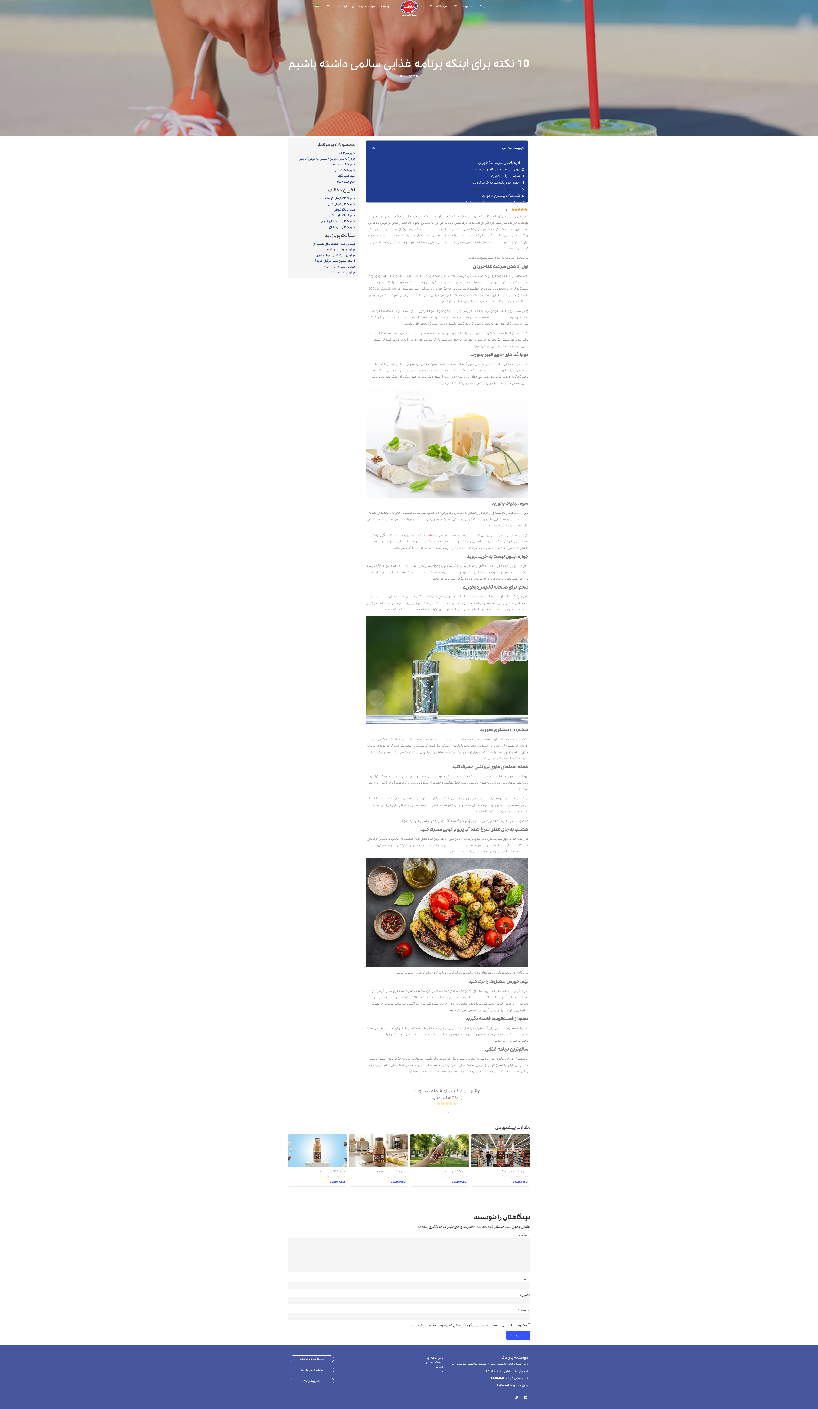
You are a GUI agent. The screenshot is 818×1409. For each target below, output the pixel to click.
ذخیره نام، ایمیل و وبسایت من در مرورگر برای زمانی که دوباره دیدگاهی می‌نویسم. (469, 1325)
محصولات (467, 6)
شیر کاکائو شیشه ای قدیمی (337, 221)
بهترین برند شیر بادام (341, 249)
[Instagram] (516, 1395)
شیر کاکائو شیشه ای (342, 227)
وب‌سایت (523, 1310)
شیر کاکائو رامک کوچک (391, 1171)
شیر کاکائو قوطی (344, 210)
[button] (373, 148)
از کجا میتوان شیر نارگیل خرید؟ (335, 261)
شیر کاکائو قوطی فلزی (341, 204)
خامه (432, 535)
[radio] (455, 1104)
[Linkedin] (525, 1395)
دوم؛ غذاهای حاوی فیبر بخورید (497, 169)
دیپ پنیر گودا (346, 176)
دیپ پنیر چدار (346, 182)
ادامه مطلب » (520, 1182)
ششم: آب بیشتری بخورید (501, 195)
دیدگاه (524, 1235)
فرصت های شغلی (363, 6)
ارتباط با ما (340, 6)
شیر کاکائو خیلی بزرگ (514, 1171)
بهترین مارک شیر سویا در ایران (335, 255)
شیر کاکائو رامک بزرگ (453, 1171)
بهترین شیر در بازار (342, 272)
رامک (482, 6)
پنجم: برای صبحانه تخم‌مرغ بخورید (494, 189)
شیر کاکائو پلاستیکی (342, 215)
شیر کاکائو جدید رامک (331, 1171)
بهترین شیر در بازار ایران (339, 267)
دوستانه (441, 6)
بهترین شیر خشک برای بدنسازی (334, 244)
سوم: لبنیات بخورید (505, 176)
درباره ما (385, 6)
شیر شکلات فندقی (343, 164)
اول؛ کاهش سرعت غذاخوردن (499, 162)
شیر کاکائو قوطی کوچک (340, 198)
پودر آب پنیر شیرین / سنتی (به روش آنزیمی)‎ (326, 159)
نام (527, 1279)
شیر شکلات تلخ (345, 170)
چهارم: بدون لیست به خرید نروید (496, 182)
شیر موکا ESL (346, 153)
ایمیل (525, 1295)
